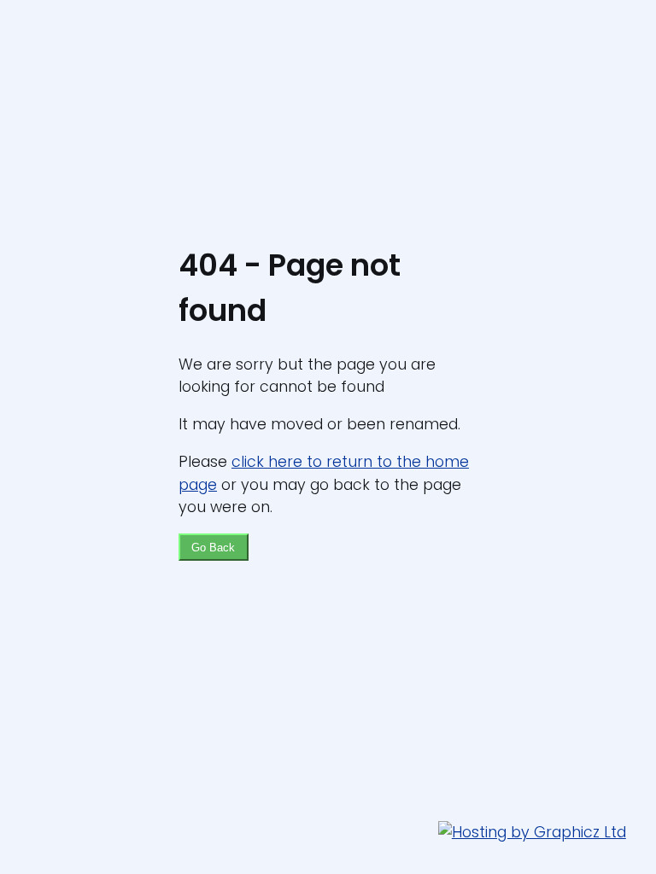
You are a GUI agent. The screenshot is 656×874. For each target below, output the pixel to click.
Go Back (213, 547)
